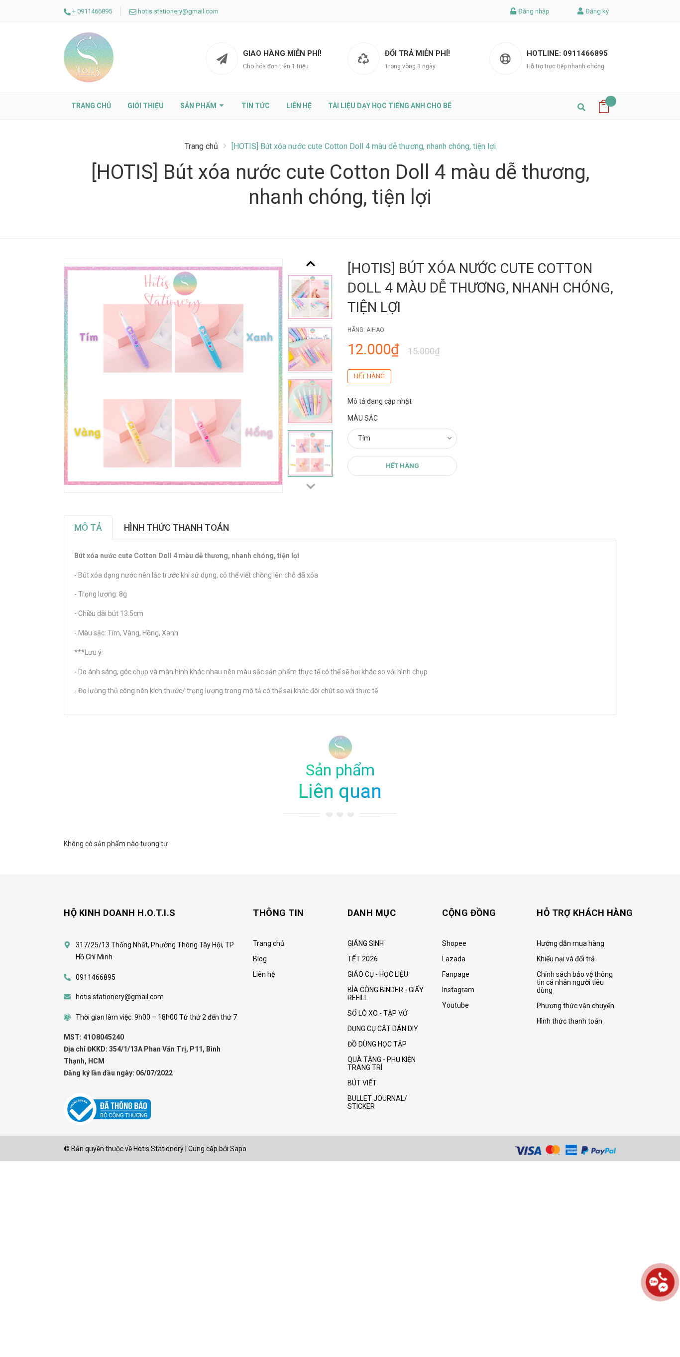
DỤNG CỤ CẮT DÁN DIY (382, 1029)
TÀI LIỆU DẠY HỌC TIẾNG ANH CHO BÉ (390, 106)
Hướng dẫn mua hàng (570, 943)
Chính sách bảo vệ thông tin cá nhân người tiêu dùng (575, 982)
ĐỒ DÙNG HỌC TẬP (377, 1044)
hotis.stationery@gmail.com (178, 11)
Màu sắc (362, 418)
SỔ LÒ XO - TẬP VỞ (377, 1013)
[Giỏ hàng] (604, 106)
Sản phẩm (199, 106)
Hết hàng (402, 465)
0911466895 (94, 11)
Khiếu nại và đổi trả (566, 959)
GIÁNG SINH (365, 943)
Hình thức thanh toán (569, 1021)
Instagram (458, 990)
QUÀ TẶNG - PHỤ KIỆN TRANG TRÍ (381, 1063)
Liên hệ (299, 106)
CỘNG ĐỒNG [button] (469, 912)
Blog (260, 959)
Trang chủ (91, 106)
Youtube (455, 1005)
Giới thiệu (145, 106)
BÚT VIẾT (362, 1083)
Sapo (238, 1149)
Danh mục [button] (371, 912)
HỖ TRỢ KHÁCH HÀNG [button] (585, 912)
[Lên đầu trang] (660, 1319)
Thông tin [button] (278, 912)
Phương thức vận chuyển (575, 1006)
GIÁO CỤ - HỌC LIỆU (377, 974)
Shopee (454, 943)
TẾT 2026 (362, 959)
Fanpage (455, 974)
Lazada (453, 959)
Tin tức (255, 106)
